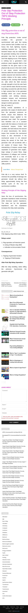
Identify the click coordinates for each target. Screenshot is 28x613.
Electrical (4, 537)
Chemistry (4, 525)
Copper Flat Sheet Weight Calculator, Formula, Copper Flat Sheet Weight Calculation (13, 481)
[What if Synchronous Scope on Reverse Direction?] (5, 340)
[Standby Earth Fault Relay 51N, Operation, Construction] (5, 328)
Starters (4, 577)
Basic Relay (5, 521)
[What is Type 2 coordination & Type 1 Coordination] (5, 355)
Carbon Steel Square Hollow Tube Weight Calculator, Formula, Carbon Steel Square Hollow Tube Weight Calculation (13, 493)
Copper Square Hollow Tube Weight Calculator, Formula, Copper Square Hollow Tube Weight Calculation (13, 452)
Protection (8, 8)
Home (2, 5)
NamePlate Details (6, 568)
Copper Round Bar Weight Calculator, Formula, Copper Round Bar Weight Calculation (13, 476)
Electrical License (6, 546)
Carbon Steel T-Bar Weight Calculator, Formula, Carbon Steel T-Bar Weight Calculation (13, 472)
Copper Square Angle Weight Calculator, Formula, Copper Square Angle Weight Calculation (13, 447)
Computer (4, 528)
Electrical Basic (6, 539)
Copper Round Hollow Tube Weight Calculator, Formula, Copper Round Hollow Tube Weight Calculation (13, 441)
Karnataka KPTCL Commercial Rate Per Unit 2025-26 (14, 436)
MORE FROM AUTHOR (19, 291)
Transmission (5, 589)
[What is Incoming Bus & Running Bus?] (5, 297)
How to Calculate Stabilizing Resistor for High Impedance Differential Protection (18, 311)
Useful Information (6, 596)
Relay (18, 607)
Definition (4, 532)
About (21, 608)
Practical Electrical (6, 573)
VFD (3, 598)
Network (4, 571)
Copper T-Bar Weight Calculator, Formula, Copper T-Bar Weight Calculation (14, 462)
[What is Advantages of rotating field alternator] (5, 362)
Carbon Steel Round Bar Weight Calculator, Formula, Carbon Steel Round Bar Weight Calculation (12, 505)
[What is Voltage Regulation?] (5, 376)
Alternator (8, 5)
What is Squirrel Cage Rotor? (18, 367)
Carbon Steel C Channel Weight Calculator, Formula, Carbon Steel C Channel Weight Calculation (14, 467)
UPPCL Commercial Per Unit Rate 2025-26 (12, 432)
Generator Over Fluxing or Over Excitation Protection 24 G (20, 284)
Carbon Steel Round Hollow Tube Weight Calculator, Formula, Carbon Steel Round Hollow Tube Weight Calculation (14, 499)
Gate (13, 608)
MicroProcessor (6, 566)
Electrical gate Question (8, 544)
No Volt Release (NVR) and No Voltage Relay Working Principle (17, 318)
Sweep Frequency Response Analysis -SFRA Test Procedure (6, 284)
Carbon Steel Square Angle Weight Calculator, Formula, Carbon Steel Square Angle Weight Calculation (13, 487)
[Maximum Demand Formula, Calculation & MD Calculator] (5, 333)
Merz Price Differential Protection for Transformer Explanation (17, 304)
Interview (22, 607)
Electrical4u (17, 611)
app (3, 519)
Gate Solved (5, 555)
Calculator (4, 523)
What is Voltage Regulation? (18, 375)
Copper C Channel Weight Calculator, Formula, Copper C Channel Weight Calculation (13, 458)
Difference (4, 535)
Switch (4, 580)
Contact (16, 608)
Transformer (5, 584)
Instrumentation (6, 562)
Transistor (4, 587)
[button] (26, 2)
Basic (8, 607)
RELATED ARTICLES (7, 291)
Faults (3, 553)
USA (3, 593)
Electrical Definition (7, 541)
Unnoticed (4, 591)
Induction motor (6, 559)
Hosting (4, 557)
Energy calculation (6, 550)
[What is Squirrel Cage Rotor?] (5, 369)
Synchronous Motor (7, 582)
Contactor (4, 530)
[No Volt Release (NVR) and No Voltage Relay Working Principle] (5, 318)
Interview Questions (7, 564)
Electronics (5, 548)
